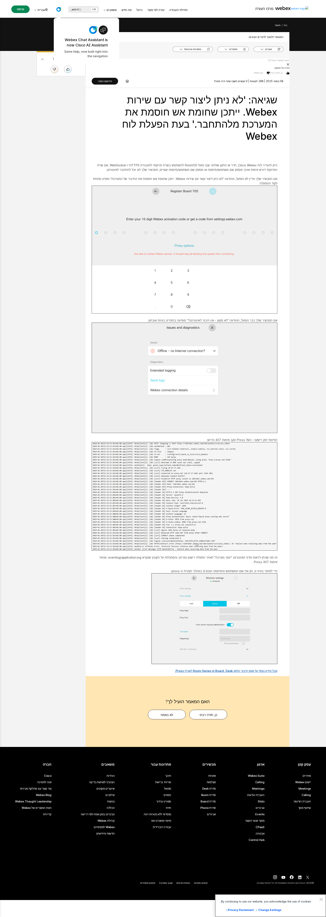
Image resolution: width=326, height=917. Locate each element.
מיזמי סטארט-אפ (161, 820)
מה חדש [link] (126, 10)
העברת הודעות (302, 801)
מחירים (307, 775)
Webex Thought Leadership (33, 801)
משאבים (112, 10)
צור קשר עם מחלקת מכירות (36, 788)
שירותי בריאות (163, 782)
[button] (59, 9)
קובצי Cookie (166, 883)
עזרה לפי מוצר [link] (156, 10)
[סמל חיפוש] (80, 9)
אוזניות (212, 775)
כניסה (20, 9)
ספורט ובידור (163, 801)
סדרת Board (208, 801)
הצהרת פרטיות (183, 883)
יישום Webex (303, 782)
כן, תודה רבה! (276, 72)
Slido (261, 801)
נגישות (111, 801)
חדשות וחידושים (105, 833)
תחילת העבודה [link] (178, 10)
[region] (270, 905)
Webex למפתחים (104, 827)
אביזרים (211, 814)
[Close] (321, 899)
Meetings (304, 788)
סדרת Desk (209, 788)
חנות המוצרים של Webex (37, 808)
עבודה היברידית (162, 827)
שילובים (110, 795)
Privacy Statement (241, 910)
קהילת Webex (106, 820)
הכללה (111, 808)
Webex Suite (256, 775)
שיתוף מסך (304, 808)
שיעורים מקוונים (105, 788)
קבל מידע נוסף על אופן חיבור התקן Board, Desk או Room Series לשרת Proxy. (226, 671)
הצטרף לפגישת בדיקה (102, 782)
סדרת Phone (208, 808)
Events (259, 814)
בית (285, 25)
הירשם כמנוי (105, 81)
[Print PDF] (125, 81)
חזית (168, 808)
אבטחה (260, 833)
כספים (167, 795)
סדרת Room (208, 795)
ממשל (167, 788)
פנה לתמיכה (44, 782)
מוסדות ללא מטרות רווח (157, 814)
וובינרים (260, 808)
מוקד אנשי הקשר (254, 820)
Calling (306, 795)
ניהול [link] (139, 10)
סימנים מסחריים (147, 883)
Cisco (48, 775)
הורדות (111, 775)
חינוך (168, 775)
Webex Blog (44, 795)
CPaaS (260, 827)
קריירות (47, 814)
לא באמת (258, 72)
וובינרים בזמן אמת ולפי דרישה (98, 814)
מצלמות (211, 782)
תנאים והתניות (200, 883)
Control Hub (256, 840)
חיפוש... (74, 9)
